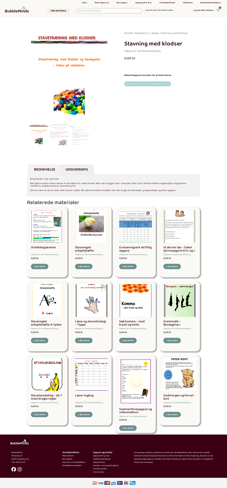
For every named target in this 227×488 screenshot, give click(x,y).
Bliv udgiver (122, 2)
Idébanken (188, 2)
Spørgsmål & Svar (143, 2)
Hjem (84, 2)
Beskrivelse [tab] (44, 169)
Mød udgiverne (102, 2)
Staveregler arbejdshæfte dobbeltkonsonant (88, 251)
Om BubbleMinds (167, 2)
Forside (128, 33)
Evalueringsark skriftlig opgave (135, 249)
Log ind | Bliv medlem (203, 10)
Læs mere (39, 266)
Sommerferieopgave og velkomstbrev (135, 411)
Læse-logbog (84, 395)
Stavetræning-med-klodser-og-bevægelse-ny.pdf (147, 83)
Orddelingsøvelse (43, 247)
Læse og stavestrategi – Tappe (90, 323)
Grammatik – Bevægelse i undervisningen (174, 325)
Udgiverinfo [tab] (76, 169)
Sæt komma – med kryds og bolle (132, 323)
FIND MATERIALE (58, 11)
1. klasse (154, 33)
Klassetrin (141, 33)
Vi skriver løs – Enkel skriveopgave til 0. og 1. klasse (179, 251)
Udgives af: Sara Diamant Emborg (142, 51)
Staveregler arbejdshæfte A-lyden (46, 323)
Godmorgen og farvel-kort (178, 397)
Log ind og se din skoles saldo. (159, 10)
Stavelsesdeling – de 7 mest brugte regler (46, 397)
